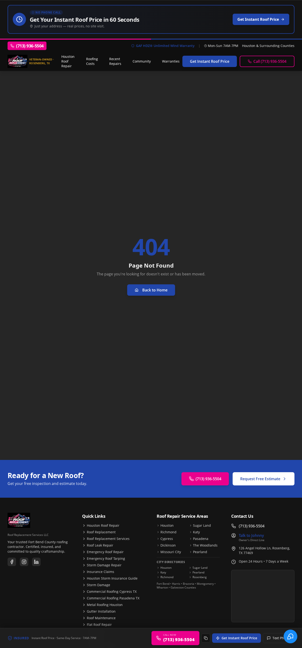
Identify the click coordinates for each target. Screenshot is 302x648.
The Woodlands (205, 545)
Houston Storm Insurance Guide (112, 578)
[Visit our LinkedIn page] (36, 562)
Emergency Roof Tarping (106, 558)
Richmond (168, 532)
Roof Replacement (101, 532)
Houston (167, 525)
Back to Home (155, 290)
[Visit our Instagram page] (24, 562)
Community (142, 61)
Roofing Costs (92, 61)
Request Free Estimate (260, 478)
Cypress (166, 538)
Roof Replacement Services (108, 538)
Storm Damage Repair (104, 565)
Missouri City (170, 552)
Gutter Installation (101, 611)
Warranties (171, 61)
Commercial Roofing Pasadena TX (113, 598)
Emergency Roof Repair (105, 552)
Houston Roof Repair (68, 61)
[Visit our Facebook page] (12, 562)
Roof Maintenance (101, 618)
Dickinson (168, 545)
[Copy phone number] (205, 638)
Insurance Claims (100, 571)
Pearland (200, 552)
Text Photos (281, 638)
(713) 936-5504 (208, 478)
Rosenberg (200, 577)
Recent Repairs (115, 61)
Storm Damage (98, 585)
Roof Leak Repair (100, 545)
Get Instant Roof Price (239, 638)
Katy (196, 532)
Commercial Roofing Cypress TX (112, 591)
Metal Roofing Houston (105, 604)
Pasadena (200, 538)
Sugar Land (202, 525)
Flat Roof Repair (99, 624)
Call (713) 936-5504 (269, 61)
